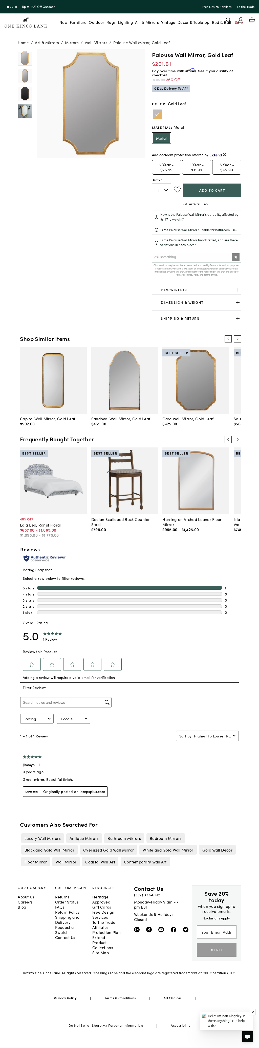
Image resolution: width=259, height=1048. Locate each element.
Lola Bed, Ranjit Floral (40, 525)
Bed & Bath (222, 22)
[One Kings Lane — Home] (26, 22)
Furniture (78, 22)
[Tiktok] (150, 929)
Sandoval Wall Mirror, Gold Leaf (120, 418)
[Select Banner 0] (8, 7)
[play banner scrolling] (16, 7)
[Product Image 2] (25, 93)
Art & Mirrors (147, 22)
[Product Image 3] (25, 111)
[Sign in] (241, 20)
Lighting (125, 22)
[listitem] (42, 838)
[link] (196, 290)
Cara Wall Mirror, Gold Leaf (187, 418)
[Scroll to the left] (228, 338)
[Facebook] (175, 929)
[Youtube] (162, 929)
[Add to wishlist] (177, 189)
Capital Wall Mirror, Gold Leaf (47, 418)
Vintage (168, 22)
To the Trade (245, 6)
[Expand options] (238, 290)
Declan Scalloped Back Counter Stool (120, 521)
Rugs (111, 22)
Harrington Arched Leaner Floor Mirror (192, 521)
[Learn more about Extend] (224, 154)
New (63, 22)
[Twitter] (187, 929)
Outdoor (96, 22)
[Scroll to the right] (237, 338)
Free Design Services (217, 6)
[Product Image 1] (25, 76)
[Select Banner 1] (11, 7)
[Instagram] (138, 929)
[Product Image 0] (25, 58)
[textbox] (161, 190)
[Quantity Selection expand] (166, 190)
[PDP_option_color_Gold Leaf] (157, 114)
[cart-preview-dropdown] (252, 20)
